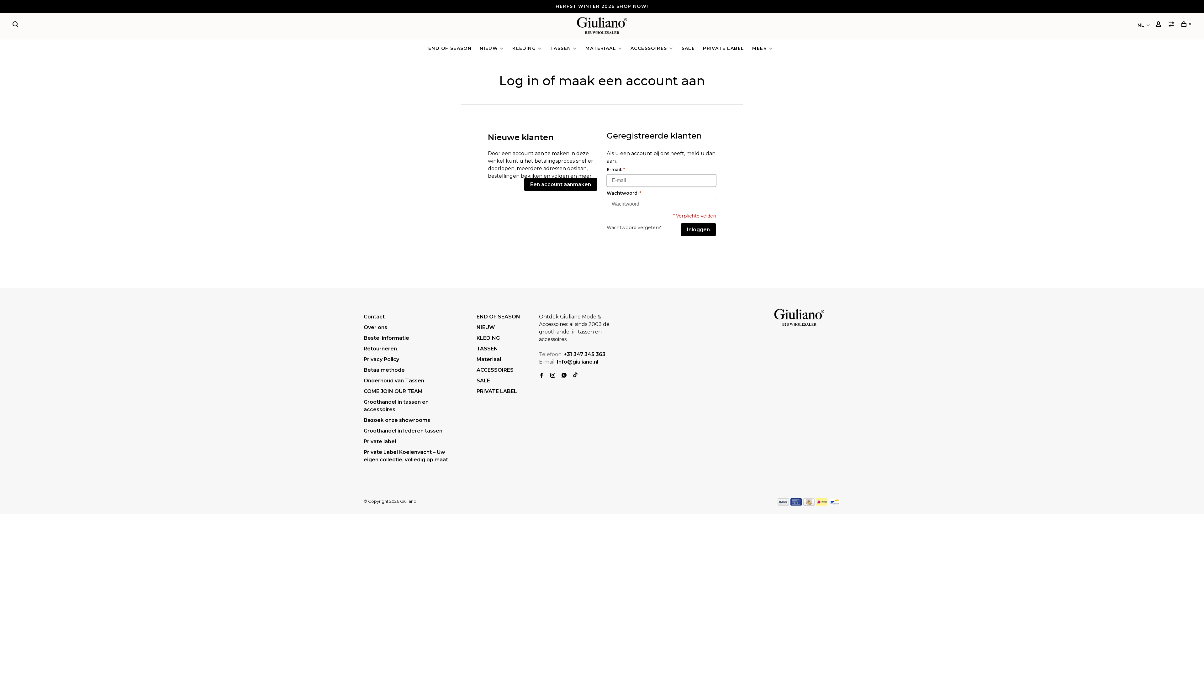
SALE (688, 48)
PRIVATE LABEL (723, 48)
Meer (759, 48)
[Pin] (796, 504)
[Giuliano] (799, 318)
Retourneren (380, 349)
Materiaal (600, 48)
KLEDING (524, 48)
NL (1141, 25)
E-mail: (616, 169)
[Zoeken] (16, 25)
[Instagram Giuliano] (552, 376)
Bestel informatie (386, 338)
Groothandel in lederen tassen (403, 431)
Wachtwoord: (624, 193)
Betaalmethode (384, 370)
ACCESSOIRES (649, 48)
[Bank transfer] (783, 504)
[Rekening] (1159, 25)
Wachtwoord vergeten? (634, 227)
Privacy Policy (381, 359)
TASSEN (560, 48)
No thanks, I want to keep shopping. (1118, 656)
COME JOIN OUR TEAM (393, 391)
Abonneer (1101, 640)
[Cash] (809, 504)
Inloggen (698, 230)
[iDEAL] (821, 504)
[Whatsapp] (564, 376)
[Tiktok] (575, 376)
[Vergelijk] (1172, 25)
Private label (380, 441)
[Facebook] (541, 376)
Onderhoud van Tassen (394, 381)
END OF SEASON (450, 48)
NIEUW (489, 48)
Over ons (375, 327)
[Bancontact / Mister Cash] (834, 504)
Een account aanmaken (560, 184)
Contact (374, 317)
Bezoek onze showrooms (397, 420)
